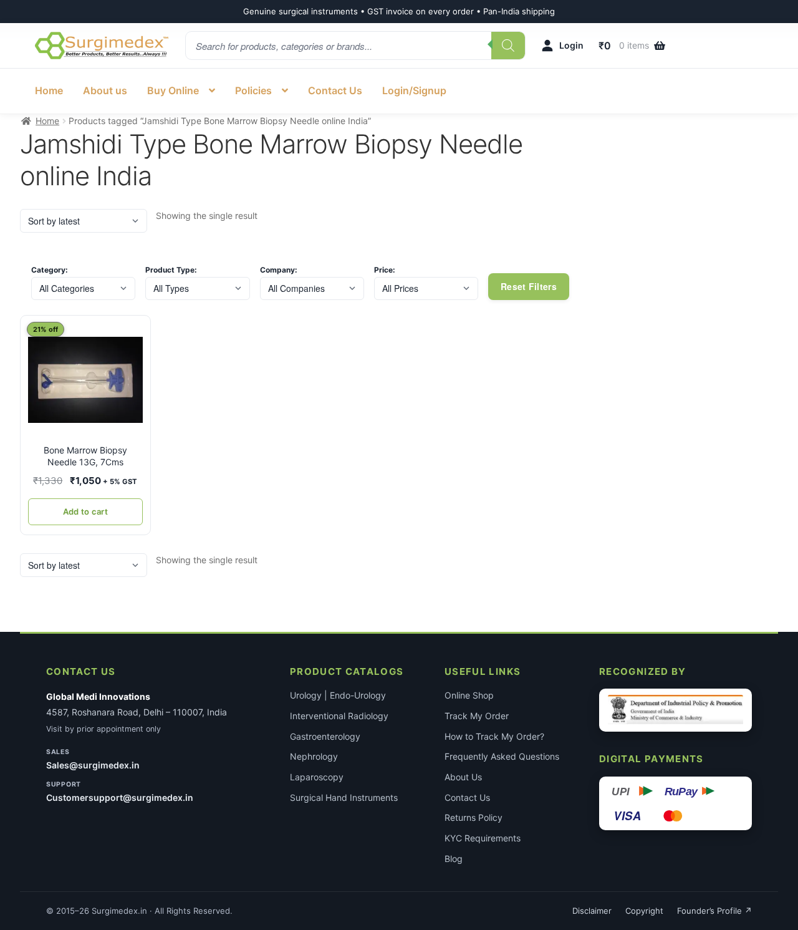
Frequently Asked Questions (502, 756)
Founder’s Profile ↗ (714, 911)
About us (105, 90)
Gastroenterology (325, 736)
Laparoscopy (317, 777)
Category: (49, 270)
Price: (384, 270)
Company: (278, 270)
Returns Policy (473, 817)
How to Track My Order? (494, 736)
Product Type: (171, 270)
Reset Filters (529, 286)
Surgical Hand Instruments (344, 797)
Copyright (644, 911)
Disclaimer (592, 911)
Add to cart (85, 511)
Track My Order (477, 715)
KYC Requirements (483, 838)
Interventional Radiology (339, 715)
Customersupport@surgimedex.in (119, 797)
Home (49, 90)
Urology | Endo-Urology (338, 695)
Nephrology (314, 756)
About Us (463, 777)
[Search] (508, 45)
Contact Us (335, 90)
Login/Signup (414, 90)
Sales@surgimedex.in (93, 765)
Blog (454, 858)
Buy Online (173, 90)
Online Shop (469, 695)
